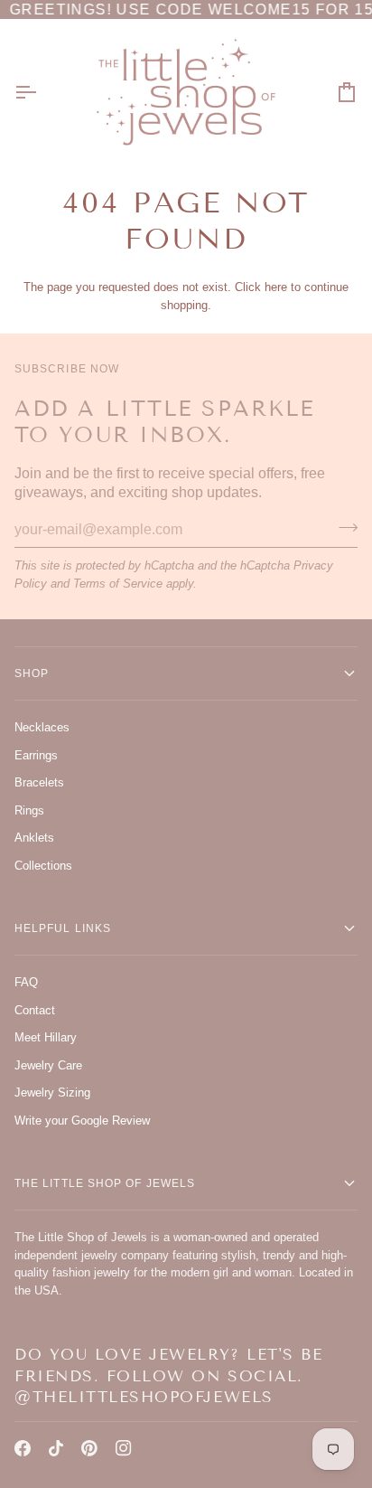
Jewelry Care (48, 1065)
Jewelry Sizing (52, 1092)
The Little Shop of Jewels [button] (104, 1183)
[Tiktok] (56, 1448)
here (276, 287)
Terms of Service (118, 583)
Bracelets (39, 782)
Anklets (34, 837)
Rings (29, 810)
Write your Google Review (82, 1120)
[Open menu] (41, 92)
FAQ (26, 982)
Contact (34, 1010)
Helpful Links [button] (62, 928)
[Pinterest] (89, 1448)
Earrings (36, 755)
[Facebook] (22, 1448)
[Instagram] (124, 1448)
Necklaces (42, 727)
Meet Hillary (45, 1037)
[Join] (343, 527)
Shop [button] (31, 673)
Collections (43, 865)
